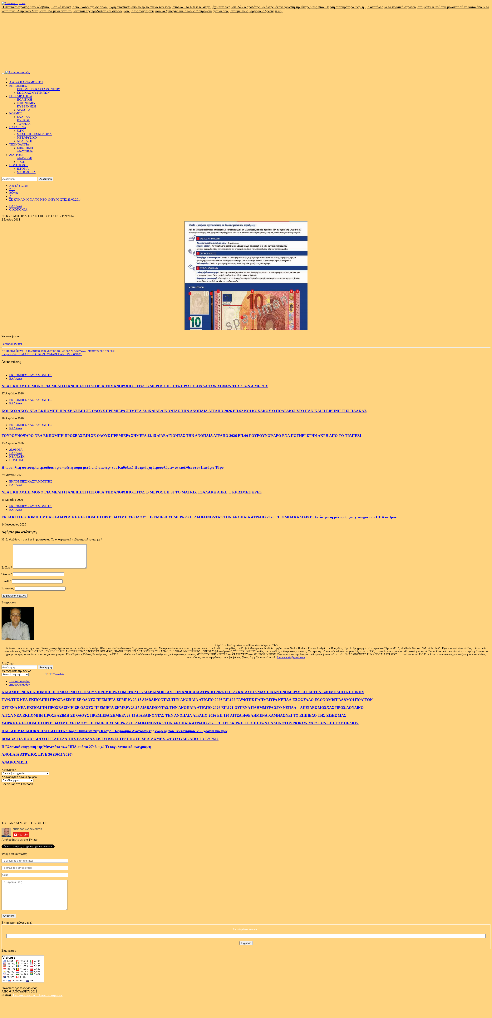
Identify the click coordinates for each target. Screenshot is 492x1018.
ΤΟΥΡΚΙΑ (24, 123)
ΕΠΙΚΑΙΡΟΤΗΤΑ (20, 96)
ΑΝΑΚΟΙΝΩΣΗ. (15, 762)
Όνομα (7, 574)
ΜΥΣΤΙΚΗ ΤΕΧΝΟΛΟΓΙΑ (34, 134)
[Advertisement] (246, 42)
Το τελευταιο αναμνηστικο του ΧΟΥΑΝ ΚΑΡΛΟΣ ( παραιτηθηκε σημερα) (58, 350)
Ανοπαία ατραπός (50, 995)
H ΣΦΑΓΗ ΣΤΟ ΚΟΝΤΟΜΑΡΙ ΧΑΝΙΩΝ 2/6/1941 (42, 354)
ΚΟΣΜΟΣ (15, 113)
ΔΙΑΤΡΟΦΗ (17, 154)
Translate (58, 674)
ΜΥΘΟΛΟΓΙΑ (26, 172)
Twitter (17, 343)
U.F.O (21, 130)
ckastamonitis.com (25, 995)
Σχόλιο (7, 567)
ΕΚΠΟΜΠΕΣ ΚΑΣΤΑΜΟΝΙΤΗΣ (38, 89)
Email (6, 581)
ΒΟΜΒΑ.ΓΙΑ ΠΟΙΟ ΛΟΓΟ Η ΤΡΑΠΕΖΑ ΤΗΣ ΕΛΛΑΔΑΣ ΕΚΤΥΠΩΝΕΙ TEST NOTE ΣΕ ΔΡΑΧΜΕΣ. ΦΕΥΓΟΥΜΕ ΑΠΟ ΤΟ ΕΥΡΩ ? (110, 739)
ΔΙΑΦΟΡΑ (23, 110)
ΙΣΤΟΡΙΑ (23, 168)
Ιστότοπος (8, 588)
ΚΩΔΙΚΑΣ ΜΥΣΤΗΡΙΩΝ (33, 92)
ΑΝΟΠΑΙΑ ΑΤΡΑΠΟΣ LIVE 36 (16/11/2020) (37, 754)
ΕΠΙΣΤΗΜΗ (25, 148)
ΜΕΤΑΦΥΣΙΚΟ (27, 137)
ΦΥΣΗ (21, 161)
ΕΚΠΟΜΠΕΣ (18, 85)
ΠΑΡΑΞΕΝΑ (17, 127)
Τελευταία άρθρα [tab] (19, 681)
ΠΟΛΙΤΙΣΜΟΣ (18, 165)
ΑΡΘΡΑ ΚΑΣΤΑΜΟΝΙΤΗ (26, 82)
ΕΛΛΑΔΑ (23, 116)
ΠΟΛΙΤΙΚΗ (24, 99)
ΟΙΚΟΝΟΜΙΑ (26, 103)
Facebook (7, 343)
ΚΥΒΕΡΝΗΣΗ (26, 106)
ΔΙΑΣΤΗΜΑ (25, 151)
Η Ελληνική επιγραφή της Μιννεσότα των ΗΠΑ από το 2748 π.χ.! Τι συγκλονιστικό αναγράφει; (76, 747)
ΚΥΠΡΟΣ (23, 120)
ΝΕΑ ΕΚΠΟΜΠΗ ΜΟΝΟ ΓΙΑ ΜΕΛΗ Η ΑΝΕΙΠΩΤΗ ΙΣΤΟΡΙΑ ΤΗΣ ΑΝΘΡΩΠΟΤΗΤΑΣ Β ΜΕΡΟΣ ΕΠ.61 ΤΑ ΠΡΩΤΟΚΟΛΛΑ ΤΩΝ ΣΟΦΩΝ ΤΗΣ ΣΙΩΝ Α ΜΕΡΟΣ (135, 386)
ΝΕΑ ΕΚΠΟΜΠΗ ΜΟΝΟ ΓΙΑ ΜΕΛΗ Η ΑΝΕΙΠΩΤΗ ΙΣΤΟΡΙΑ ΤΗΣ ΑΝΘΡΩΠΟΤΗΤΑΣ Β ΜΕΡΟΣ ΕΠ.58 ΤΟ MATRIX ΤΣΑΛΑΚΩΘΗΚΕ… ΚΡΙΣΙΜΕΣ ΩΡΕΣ (132, 492)
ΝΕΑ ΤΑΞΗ (24, 141)
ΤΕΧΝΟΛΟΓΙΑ (19, 144)
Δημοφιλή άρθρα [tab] (19, 684)
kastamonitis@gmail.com (291, 657)
